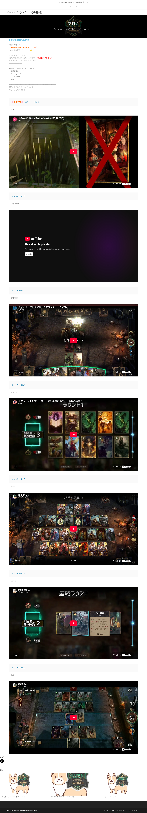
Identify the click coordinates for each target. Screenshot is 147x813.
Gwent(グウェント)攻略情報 (25, 12)
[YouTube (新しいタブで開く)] (73, 6)
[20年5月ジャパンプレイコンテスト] (72, 784)
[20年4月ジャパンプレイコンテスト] (23, 784)
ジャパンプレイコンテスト (108, 797)
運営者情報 (120, 810)
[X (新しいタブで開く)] (70, 6)
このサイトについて (109, 810)
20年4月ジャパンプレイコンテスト (12, 797)
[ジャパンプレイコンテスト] (122, 784)
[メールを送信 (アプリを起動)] (76, 6)
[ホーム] (55, 29)
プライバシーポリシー (133, 810)
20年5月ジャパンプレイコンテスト (62, 797)
